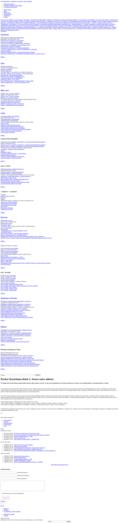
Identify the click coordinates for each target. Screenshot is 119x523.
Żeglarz (3, 199)
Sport (2, 63)
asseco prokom (7, 420)
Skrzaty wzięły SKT (6, 70)
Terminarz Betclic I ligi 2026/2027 (9, 120)
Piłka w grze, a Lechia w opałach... (10, 98)
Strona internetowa (22, 478)
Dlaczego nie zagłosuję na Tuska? (9, 354)
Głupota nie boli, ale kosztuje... (22, 456)
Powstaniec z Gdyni (6, 224)
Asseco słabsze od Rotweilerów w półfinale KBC (26, 439)
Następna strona (64, 464)
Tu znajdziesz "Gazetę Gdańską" (12, 511)
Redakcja (6, 508)
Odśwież (3, 501)
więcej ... (3, 57)
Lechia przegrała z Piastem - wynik (23, 459)
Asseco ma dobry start (19, 438)
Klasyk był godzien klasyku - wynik (23, 436)
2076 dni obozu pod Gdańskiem (9, 252)
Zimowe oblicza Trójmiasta (8, 280)
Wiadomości (5, 34)
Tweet (2, 428)
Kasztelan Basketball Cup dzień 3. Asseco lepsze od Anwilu (29, 447)
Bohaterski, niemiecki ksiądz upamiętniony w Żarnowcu (15, 305)
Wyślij (2, 505)
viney (5, 426)
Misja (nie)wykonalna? (20, 457)
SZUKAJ (38, 375)
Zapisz (68, 521)
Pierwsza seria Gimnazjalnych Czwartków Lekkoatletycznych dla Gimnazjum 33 (35, 450)
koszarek (6, 421)
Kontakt (6, 515)
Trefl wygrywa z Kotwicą (20, 446)
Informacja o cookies (9, 514)
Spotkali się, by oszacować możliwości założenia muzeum (15, 334)
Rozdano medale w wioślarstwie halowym (11, 173)
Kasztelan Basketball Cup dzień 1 (22, 460)
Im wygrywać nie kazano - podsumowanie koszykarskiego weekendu (32, 435)
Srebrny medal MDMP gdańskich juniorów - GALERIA (28, 462)
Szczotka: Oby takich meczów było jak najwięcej (26, 433)
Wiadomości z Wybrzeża (9, 298)
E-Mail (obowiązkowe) (23, 475)
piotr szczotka (7, 424)
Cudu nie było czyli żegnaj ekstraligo (23, 444)
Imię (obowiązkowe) (22, 472)
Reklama (6, 510)
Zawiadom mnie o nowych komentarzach (13, 493)
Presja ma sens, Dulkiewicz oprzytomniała (11, 42)
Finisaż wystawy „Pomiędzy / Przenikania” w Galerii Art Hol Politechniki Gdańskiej (22, 146)
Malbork (4, 327)
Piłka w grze (5, 90)
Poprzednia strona (55, 464)
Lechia (3, 113)
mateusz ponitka (8, 423)
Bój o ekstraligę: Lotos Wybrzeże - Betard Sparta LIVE (28, 449)
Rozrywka (4, 217)
